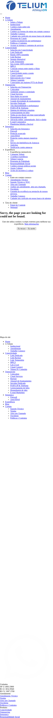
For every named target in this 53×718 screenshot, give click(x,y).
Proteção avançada (17, 133)
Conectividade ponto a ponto (22, 73)
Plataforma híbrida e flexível (21, 124)
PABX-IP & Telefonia (19, 108)
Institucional (15, 24)
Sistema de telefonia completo (22, 110)
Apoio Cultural (16, 168)
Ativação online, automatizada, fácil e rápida (28, 119)
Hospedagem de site (18, 117)
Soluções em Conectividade (21, 50)
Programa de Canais (18, 38)
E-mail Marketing (17, 392)
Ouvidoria (14, 189)
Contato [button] (8, 175)
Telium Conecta (16, 159)
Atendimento (15, 29)
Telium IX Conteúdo (18, 369)
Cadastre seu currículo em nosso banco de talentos (30, 36)
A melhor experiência (19, 157)
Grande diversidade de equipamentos (25, 101)
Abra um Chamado (18, 184)
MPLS (13, 66)
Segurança (9, 395)
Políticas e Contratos (18, 43)
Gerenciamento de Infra (19, 113)
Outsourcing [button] (10, 85)
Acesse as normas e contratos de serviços (26, 45)
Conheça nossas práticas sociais (23, 166)
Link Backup (15, 57)
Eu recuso (21, 229)
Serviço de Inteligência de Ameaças (24, 143)
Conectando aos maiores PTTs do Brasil (26, 82)
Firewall (13, 131)
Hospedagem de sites (18, 390)
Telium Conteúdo (17, 80)
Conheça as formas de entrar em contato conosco (30, 31)
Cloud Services (16, 94)
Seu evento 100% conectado (21, 64)
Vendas (13, 411)
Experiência (10, 402)
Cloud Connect (16, 75)
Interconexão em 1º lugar (20, 78)
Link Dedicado (16, 52)
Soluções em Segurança (20, 129)
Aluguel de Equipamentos (20, 381)
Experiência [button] (10, 150)
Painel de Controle (17, 205)
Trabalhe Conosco (17, 34)
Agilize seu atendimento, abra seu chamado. (28, 187)
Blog (7, 173)
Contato (8, 406)
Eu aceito (31, 229)
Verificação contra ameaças (21, 147)
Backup (13, 379)
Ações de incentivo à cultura (21, 170)
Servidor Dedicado (18, 103)
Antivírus (14, 145)
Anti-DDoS (15, 136)
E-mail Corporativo (18, 122)
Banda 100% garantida (19, 55)
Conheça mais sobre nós (20, 27)
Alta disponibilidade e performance (24, 106)
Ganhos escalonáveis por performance (25, 41)
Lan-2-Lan (14, 71)
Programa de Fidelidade (20, 161)
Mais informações (31, 224)
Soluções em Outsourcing (20, 87)
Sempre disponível (17, 59)
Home (7, 17)
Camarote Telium (17, 154)
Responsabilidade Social (20, 164)
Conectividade (11, 353)
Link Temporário (17, 62)
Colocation (14, 89)
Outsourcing (10, 372)
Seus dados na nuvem (19, 96)
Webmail (13, 207)
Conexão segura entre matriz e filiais (25, 68)
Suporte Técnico (17, 409)
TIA (12, 140)
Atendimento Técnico (19, 180)
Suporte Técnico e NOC (20, 182)
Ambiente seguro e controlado (22, 92)
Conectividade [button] (11, 48)
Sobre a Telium (16, 22)
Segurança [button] (9, 126)
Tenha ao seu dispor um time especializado (27, 115)
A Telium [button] (9, 20)
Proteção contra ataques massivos (23, 138)
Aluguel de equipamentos (20, 99)
